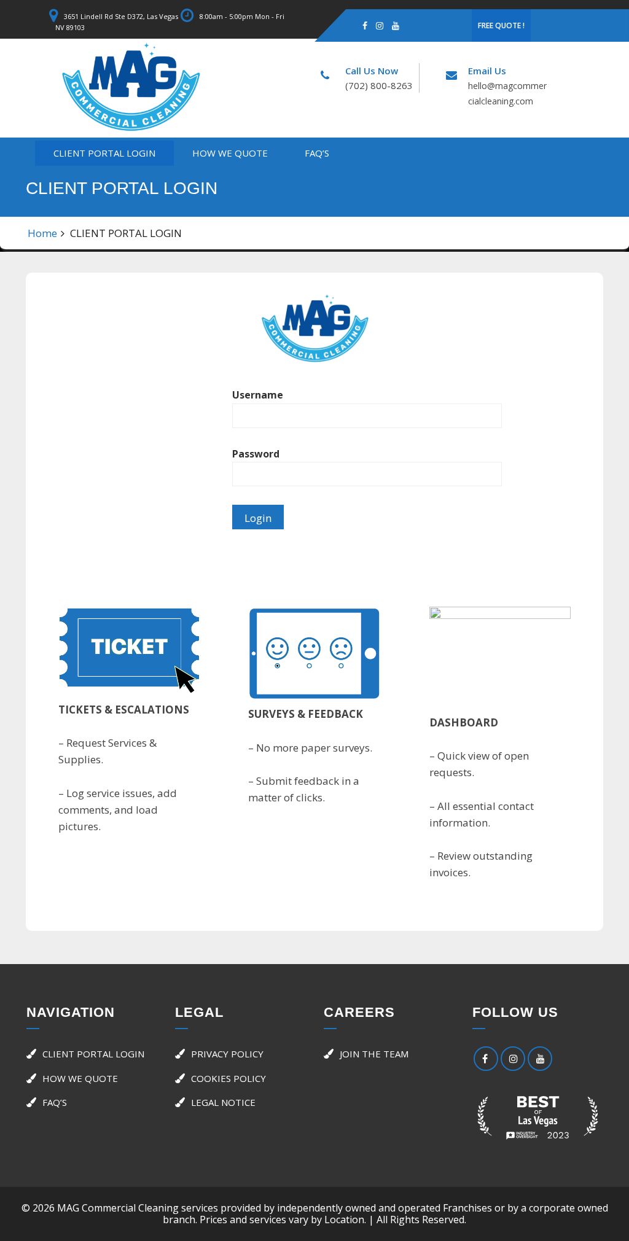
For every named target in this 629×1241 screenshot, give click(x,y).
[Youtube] (395, 25)
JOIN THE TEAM (374, 1054)
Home (42, 233)
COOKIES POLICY (228, 1078)
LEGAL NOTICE (223, 1102)
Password (255, 454)
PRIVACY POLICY (227, 1054)
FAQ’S (317, 153)
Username (257, 395)
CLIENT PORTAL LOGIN (104, 153)
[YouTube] (540, 1058)
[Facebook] (364, 25)
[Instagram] (379, 25)
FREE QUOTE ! (501, 25)
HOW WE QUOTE (230, 153)
